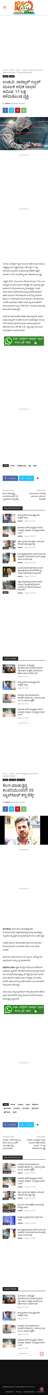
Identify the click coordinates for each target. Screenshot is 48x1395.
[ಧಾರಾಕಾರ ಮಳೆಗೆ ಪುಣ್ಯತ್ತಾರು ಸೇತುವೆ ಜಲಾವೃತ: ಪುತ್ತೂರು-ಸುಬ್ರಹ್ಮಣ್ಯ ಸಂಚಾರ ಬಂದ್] (9, 530)
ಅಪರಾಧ (5, 548)
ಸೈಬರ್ (35, 466)
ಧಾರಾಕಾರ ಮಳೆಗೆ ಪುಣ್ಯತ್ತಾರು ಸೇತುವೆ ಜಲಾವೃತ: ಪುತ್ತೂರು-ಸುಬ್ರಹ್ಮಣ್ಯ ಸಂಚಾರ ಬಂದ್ (31, 530)
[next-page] (8, 598)
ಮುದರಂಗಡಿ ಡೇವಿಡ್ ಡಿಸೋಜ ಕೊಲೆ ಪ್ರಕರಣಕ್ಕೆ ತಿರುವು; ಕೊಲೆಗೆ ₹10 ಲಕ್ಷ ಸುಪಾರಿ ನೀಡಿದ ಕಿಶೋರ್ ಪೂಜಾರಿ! (30, 570)
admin (7, 103)
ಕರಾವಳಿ (11, 70)
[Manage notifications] (42, 1389)
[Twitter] (11, 110)
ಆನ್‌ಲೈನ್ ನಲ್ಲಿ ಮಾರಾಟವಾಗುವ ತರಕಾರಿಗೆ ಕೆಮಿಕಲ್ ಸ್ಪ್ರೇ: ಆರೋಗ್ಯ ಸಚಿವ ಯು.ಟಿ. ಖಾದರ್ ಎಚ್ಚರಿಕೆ (31, 697)
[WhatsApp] (23, 110)
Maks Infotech (29, 1387)
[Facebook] (5, 110)
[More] (37, 478)
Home (5, 70)
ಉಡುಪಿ (18, 70)
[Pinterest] (17, 110)
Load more (23, 723)
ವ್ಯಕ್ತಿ (30, 466)
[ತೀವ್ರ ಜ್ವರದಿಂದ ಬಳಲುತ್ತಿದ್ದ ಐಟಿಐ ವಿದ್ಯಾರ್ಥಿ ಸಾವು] (9, 518)
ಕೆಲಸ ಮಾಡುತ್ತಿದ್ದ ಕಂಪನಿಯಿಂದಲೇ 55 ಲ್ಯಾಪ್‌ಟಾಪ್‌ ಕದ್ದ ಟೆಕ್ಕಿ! (11, 496)
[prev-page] (4, 598)
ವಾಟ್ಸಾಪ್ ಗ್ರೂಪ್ (21, 466)
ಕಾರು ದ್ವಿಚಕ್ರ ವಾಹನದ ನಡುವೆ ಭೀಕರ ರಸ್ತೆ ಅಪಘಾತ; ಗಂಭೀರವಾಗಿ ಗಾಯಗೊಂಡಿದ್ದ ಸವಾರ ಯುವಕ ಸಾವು (31, 556)
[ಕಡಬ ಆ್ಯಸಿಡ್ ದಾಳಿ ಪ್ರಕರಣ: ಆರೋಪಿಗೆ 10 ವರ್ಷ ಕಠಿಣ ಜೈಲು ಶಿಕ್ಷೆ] (9, 544)
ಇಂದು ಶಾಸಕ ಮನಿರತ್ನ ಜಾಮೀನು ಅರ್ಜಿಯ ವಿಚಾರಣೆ (37, 496)
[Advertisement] (24, 40)
